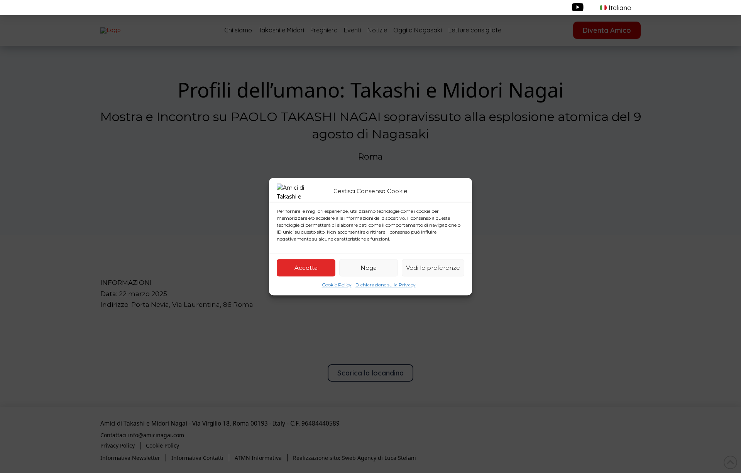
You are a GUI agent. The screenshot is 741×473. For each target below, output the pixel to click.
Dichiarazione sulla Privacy (385, 285)
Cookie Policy (337, 285)
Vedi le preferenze (433, 267)
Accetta (306, 267)
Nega (368, 267)
